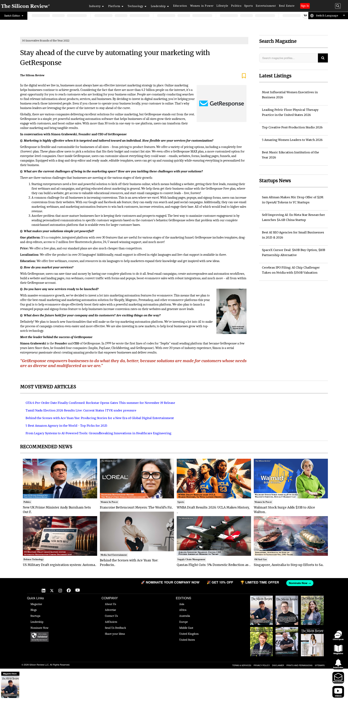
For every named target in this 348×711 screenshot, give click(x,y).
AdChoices (111, 622)
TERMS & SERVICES (241, 665)
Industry (95, 6)
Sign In (305, 5)
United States (187, 639)
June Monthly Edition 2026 (312, 630)
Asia (181, 604)
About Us (110, 604)
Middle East (186, 628)
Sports (248, 5)
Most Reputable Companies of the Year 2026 (287, 632)
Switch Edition (12, 15)
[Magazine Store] (10, 687)
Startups (35, 616)
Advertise (110, 610)
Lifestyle (222, 5)
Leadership (158, 6)
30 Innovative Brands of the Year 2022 (45, 40)
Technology (135, 6)
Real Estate (287, 5)
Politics (236, 5)
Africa (183, 610)
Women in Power (202, 5)
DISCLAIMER (278, 665)
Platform (114, 6)
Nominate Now (39, 628)
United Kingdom (189, 633)
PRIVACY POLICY (262, 665)
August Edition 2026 (287, 599)
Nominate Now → (259, 583)
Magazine (36, 604)
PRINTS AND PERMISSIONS (299, 665)
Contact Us (111, 616)
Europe (183, 622)
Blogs (33, 610)
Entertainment (266, 5)
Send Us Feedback (115, 628)
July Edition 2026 (261, 629)
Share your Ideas (115, 633)
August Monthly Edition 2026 (261, 599)
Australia (184, 616)
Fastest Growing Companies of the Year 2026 (312, 601)
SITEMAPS (320, 665)
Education (180, 5)
